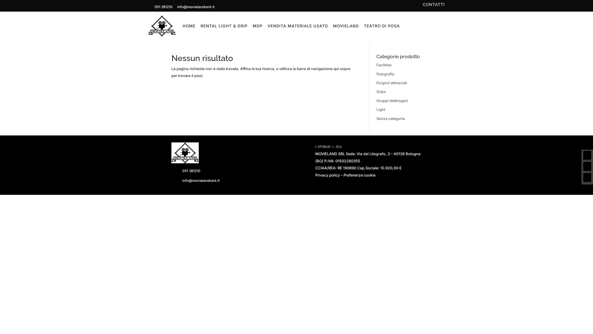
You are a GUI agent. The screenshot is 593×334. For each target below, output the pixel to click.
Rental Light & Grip (224, 26)
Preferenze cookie (359, 175)
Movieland (346, 26)
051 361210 (164, 7)
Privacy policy (327, 175)
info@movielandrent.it (195, 7)
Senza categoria (390, 118)
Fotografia (385, 74)
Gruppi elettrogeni (392, 100)
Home (189, 26)
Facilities (384, 65)
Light (380, 109)
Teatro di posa (382, 26)
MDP (257, 26)
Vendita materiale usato (298, 26)
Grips (381, 91)
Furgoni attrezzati (391, 82)
